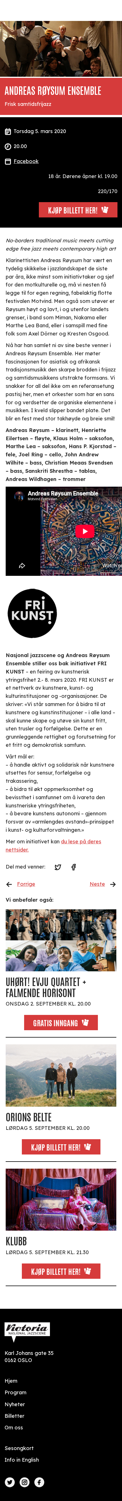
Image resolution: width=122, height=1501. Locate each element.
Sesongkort (19, 1448)
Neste (97, 884)
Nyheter (15, 1404)
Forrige (26, 884)
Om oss (14, 1427)
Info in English (22, 1460)
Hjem (11, 1381)
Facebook (26, 161)
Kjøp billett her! (56, 1147)
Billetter (14, 1416)
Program (15, 1392)
